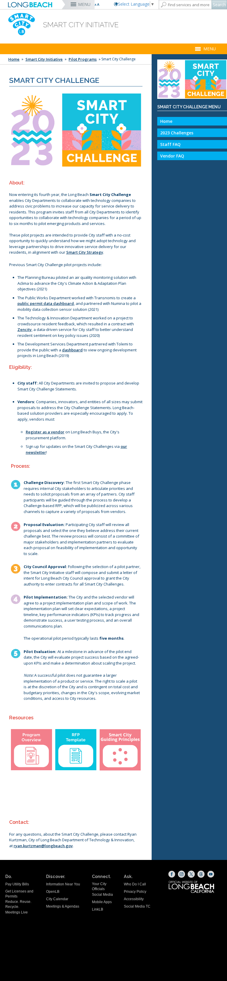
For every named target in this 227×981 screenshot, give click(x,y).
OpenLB (52, 892)
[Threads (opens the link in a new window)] (201, 874)
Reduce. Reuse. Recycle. (18, 904)
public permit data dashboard (45, 303)
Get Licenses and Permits (19, 893)
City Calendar (57, 899)
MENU (84, 4)
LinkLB (97, 909)
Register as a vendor (45, 432)
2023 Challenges (176, 133)
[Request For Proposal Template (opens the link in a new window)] (75, 749)
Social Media (102, 894)
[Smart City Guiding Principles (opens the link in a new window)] (120, 750)
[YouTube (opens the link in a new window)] (210, 874)
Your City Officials (99, 886)
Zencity (24, 329)
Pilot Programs (83, 59)
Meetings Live (16, 912)
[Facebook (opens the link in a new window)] (171, 874)
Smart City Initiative (44, 59)
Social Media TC (137, 906)
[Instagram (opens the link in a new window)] (181, 874)
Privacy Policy (135, 892)
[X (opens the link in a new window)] (191, 874)
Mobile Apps (102, 902)
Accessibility (134, 899)
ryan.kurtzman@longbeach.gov (43, 845)
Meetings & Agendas (62, 906)
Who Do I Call (135, 884)
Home (14, 59)
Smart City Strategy (84, 252)
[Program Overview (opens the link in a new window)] (31, 749)
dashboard (72, 350)
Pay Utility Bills (17, 884)
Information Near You (63, 884)
